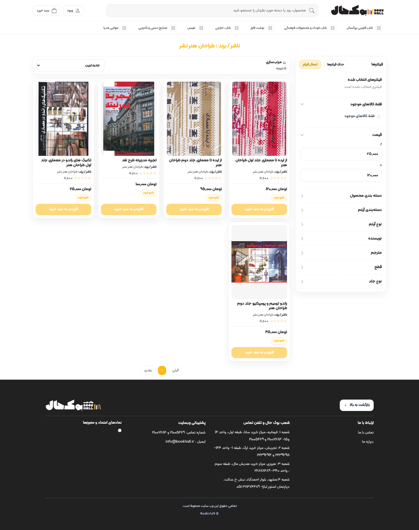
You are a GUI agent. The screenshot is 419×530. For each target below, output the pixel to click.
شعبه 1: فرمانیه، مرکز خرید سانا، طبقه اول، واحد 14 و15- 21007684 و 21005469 (252, 436)
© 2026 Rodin (209, 513)
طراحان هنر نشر (263, 171)
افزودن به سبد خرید (259, 209)
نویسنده (375, 238)
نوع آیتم (375, 224)
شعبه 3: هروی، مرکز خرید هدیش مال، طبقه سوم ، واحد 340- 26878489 (252, 467)
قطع (378, 267)
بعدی (148, 370)
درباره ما (368, 442)
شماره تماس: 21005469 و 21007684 (179, 433)
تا (381, 165)
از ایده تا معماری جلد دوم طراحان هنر (195, 162)
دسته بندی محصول (366, 196)
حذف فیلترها (335, 64)
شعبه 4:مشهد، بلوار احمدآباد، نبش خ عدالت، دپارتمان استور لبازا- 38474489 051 (256, 483)
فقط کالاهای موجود (366, 104)
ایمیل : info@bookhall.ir (186, 442)
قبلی (175, 370)
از (381, 144)
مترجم (376, 253)
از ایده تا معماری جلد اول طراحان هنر (261, 162)
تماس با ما (366, 433)
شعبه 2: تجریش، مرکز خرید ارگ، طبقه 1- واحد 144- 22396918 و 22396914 (252, 451)
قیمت (377, 135)
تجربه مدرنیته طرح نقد (139, 160)
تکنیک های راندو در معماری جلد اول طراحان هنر (66, 162)
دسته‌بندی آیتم (370, 210)
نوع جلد (375, 281)
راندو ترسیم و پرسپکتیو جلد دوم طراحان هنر (262, 306)
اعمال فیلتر (310, 64)
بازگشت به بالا (360, 405)
